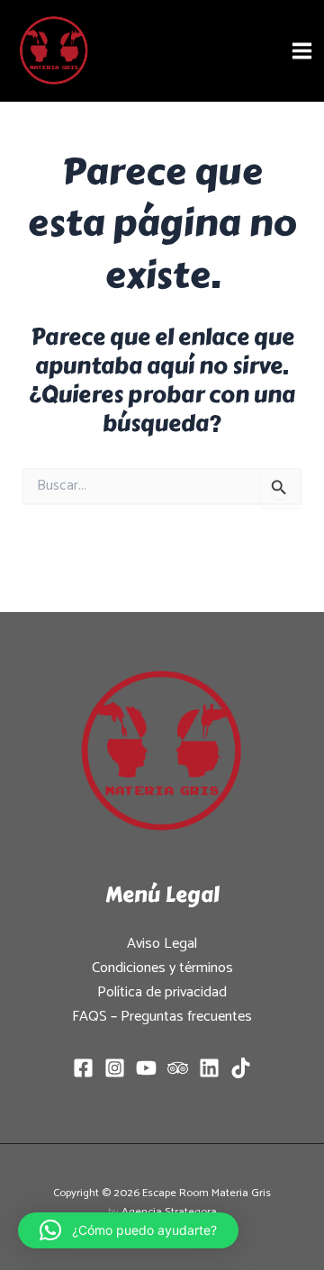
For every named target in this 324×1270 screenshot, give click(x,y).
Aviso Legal (162, 944)
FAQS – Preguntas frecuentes (162, 1016)
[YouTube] (146, 1068)
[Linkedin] (209, 1068)
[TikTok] (240, 1068)
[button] (128, 1230)
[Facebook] (83, 1068)
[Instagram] (114, 1068)
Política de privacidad (162, 992)
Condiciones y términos (162, 968)
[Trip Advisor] (177, 1068)
